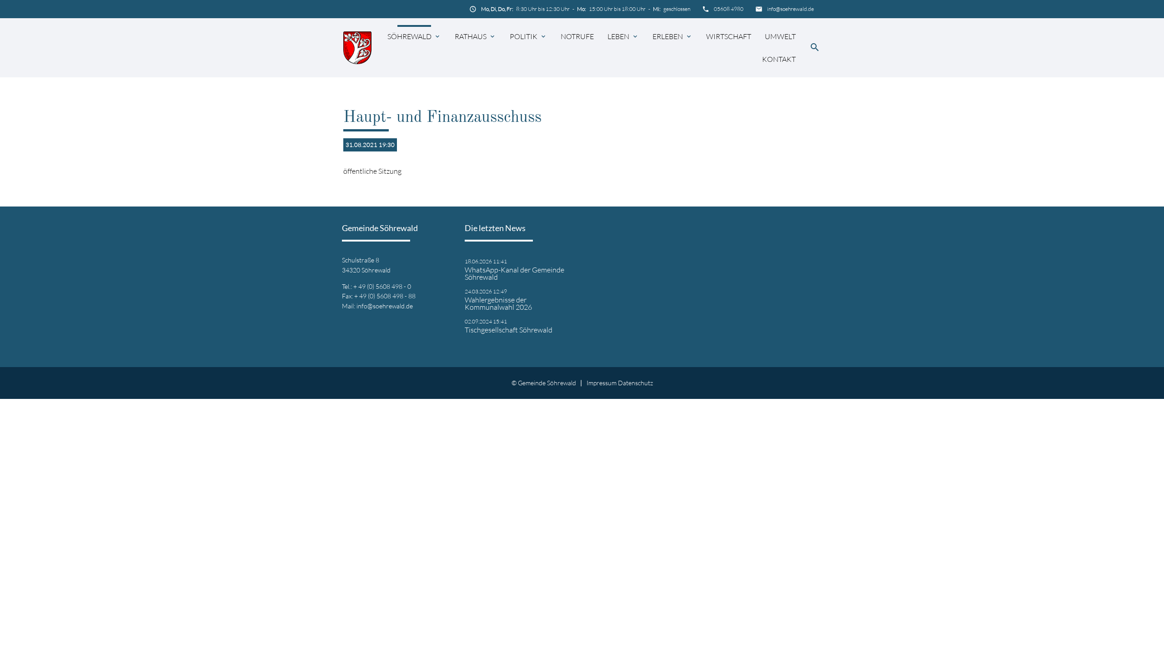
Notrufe (577, 36)
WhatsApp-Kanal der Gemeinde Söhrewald (514, 273)
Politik (523, 36)
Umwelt (780, 36)
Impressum (602, 383)
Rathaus (471, 36)
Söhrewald (409, 36)
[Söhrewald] (357, 48)
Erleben (667, 36)
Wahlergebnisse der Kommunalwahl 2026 (498, 303)
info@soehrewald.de (790, 8)
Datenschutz (635, 383)
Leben (618, 36)
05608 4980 (728, 8)
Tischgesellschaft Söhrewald (508, 329)
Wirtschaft (728, 36)
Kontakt (779, 59)
